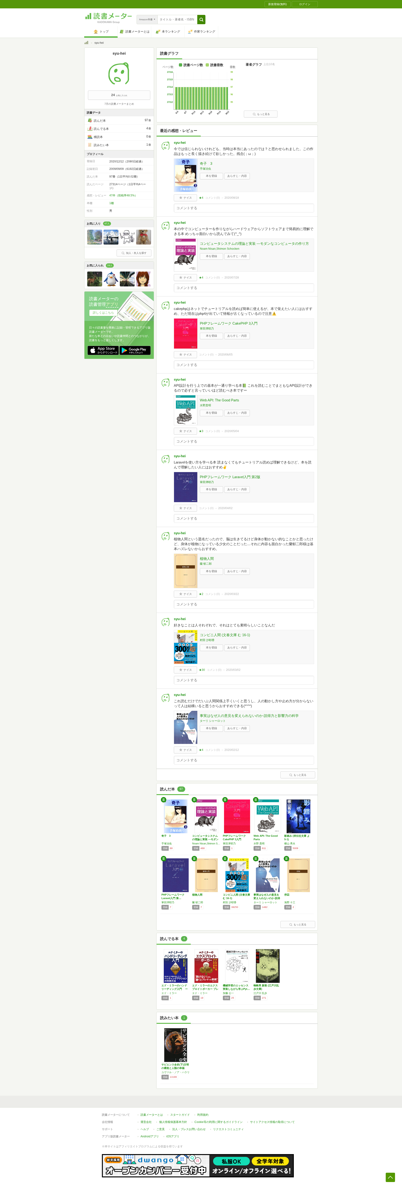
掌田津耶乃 (207, 328)
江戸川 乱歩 (260, 993)
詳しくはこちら (103, 312)
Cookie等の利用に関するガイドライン (218, 1122)
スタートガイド (180, 1114)
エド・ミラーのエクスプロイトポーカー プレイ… (205, 989)
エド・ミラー (169, 993)
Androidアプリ (150, 1136)
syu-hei (180, 142)
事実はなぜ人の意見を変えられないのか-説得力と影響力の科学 (249, 716)
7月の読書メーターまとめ (119, 103)
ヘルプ (145, 1129)
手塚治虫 (205, 168)
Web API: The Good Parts (219, 400)
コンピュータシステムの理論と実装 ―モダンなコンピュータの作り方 (254, 243)
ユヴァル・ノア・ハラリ (175, 1072)
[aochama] (111, 285)
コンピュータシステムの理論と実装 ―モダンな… (205, 839)
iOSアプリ (172, 1136)
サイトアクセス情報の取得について (272, 1122)
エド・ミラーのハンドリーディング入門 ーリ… (174, 989)
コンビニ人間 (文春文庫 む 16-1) (225, 635)
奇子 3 (206, 163)
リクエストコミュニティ (228, 1129)
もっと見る (263, 114)
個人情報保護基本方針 (173, 1122)
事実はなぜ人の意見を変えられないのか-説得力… (267, 898)
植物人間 (207, 559)
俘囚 (286, 894)
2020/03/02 (233, 669)
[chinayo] (94, 285)
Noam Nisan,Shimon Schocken (219, 248)
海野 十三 (289, 902)
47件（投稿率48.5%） (123, 195)
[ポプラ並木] (94, 243)
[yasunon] (111, 243)
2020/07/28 (231, 277)
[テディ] (143, 243)
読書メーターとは (152, 1114)
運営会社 (146, 1122)
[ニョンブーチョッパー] (127, 243)
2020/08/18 (231, 197)
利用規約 (202, 1114)
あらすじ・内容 (237, 176)
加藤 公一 (228, 993)
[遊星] (127, 285)
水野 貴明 (259, 843)
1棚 (111, 203)
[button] (201, 19)
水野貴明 (205, 405)
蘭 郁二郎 (206, 563)
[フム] (143, 285)
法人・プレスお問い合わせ (189, 1129)
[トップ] (86, 43)
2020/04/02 (225, 508)
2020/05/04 (231, 431)
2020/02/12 (231, 750)
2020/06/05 (225, 354)
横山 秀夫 (289, 843)
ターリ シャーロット (213, 720)
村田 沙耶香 (207, 640)
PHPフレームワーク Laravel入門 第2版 (230, 477)
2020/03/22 (231, 594)
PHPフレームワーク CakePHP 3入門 (229, 323)
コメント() (212, 197)
